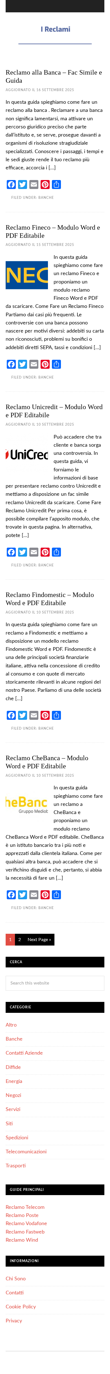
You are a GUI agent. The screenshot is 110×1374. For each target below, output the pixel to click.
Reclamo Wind (22, 1240)
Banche (46, 197)
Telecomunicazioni (26, 1151)
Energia (14, 1081)
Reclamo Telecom (25, 1207)
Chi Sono (16, 1278)
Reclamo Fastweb (25, 1232)
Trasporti (16, 1165)
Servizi (13, 1109)
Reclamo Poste (22, 1215)
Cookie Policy (21, 1307)
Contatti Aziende (24, 1053)
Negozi (13, 1095)
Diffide (13, 1067)
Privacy (14, 1321)
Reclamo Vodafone (26, 1223)
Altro (11, 1025)
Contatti (15, 1292)
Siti (9, 1123)
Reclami (55, 35)
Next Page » (39, 939)
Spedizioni (17, 1137)
